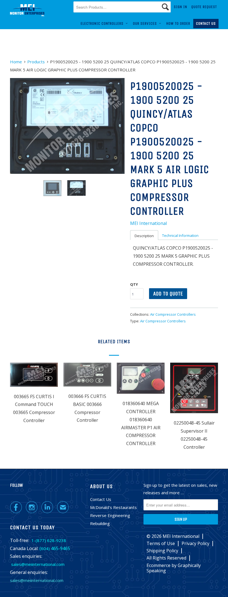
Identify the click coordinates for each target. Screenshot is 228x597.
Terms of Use (161, 543)
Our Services (146, 23)
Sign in (180, 6)
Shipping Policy (162, 550)
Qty (134, 284)
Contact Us (206, 23)
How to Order (178, 23)
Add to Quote (168, 293)
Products (36, 61)
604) (45, 548)
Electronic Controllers (103, 23)
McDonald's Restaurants (113, 507)
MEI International (148, 223)
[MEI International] (27, 10)
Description (144, 235)
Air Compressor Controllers (173, 314)
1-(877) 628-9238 (48, 540)
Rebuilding (100, 523)
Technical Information (180, 235)
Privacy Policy (195, 543)
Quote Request (204, 6)
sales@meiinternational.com (38, 564)
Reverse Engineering (110, 515)
